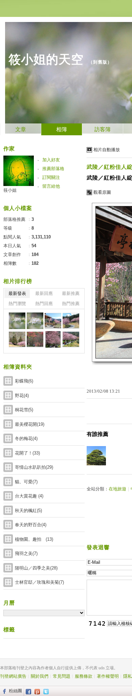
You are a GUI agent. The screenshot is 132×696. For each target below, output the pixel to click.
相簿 (61, 129)
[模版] (17, 320)
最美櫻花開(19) (29, 424)
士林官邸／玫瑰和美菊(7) (39, 582)
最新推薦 (71, 293)
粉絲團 (15, 690)
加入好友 (51, 159)
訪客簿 (102, 129)
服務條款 (83, 676)
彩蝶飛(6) (24, 381)
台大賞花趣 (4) (29, 495)
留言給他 (51, 186)
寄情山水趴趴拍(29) (34, 467)
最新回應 (44, 293)
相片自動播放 (106, 149)
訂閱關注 (51, 177)
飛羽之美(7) (26, 553)
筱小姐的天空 (46, 59)
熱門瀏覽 (17, 303)
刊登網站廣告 (13, 676)
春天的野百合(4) (30, 524)
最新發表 (17, 293)
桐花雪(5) (24, 409)
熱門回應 (44, 303)
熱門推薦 (71, 303)
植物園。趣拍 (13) (34, 539)
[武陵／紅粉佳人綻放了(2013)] (53, 320)
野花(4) (22, 395)
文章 (20, 129)
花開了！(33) (27, 453)
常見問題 (61, 676)
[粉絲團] (3, 691)
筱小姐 (10, 190)
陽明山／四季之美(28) (36, 568)
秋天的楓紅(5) (28, 510)
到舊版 (100, 62)
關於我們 (39, 676)
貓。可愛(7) (26, 481)
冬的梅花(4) (26, 438)
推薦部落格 (53, 168)
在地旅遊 (117, 488)
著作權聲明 (108, 676)
